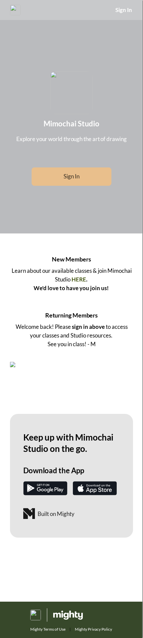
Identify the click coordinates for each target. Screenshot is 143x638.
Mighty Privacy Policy (93, 629)
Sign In (123, 9)
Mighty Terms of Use (48, 629)
